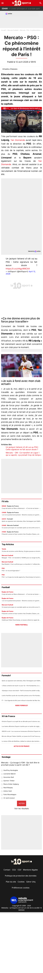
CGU (14, 869)
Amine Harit (7, 791)
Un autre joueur (9, 798)
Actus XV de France (21, 746)
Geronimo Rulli (8, 777)
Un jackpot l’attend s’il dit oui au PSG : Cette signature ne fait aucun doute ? (22, 448)
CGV (19, 869)
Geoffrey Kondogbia (10, 770)
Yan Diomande (18, 140)
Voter (22, 803)
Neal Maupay (8, 787)
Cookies (21, 881)
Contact (7, 869)
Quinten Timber (9, 781)
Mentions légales (30, 869)
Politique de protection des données (20, 875)
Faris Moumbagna (9, 794)
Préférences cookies (20, 887)
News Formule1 (21, 705)
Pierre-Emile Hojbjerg (11, 784)
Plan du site (11, 881)
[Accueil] (21, 3)
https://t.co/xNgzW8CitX (18, 268)
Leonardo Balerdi (9, 774)
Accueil (3, 30)
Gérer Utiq (30, 881)
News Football (21, 625)
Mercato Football (12, 30)
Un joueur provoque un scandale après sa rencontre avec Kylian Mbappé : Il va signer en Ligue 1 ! (22, 8)
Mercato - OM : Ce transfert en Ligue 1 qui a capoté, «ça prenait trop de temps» (23, 454)
